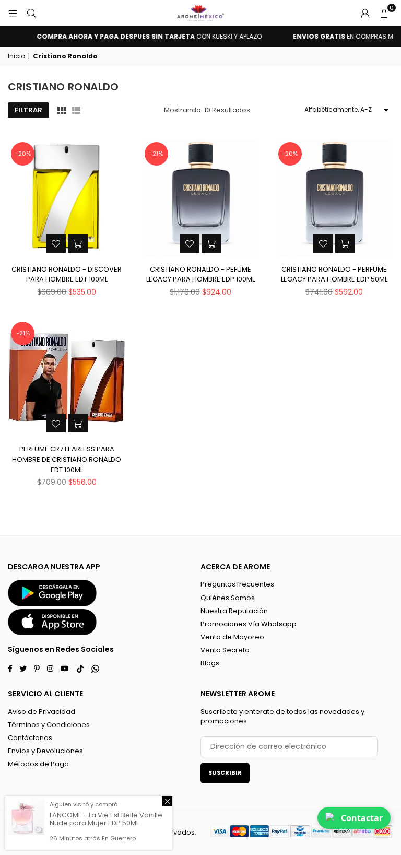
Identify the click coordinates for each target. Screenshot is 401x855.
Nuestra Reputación (234, 611)
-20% (23, 153)
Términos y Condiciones (49, 725)
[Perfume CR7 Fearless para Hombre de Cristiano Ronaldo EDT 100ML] (66, 377)
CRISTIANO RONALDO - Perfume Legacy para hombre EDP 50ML (334, 274)
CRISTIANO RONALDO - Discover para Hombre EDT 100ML (66, 274)
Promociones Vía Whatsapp (248, 624)
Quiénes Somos (227, 598)
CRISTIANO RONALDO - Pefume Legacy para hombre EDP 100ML (200, 274)
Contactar (362, 818)
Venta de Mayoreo (232, 637)
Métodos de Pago (38, 764)
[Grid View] (61, 110)
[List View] (76, 110)
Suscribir (225, 772)
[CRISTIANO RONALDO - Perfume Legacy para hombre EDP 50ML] (334, 197)
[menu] (12, 13)
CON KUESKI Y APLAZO (144, 36)
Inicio (16, 56)
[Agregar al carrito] (78, 243)
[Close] (167, 801)
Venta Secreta (225, 650)
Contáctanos (30, 738)
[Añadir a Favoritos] (56, 243)
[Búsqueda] (31, 13)
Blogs (209, 663)
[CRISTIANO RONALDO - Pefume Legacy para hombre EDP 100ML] (200, 197)
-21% (156, 153)
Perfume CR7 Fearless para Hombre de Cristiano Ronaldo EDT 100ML (66, 459)
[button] (383, 13)
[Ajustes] (365, 13)
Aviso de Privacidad (41, 712)
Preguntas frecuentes (237, 584)
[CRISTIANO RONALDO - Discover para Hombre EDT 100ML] (66, 197)
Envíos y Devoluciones (45, 751)
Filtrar (28, 110)
